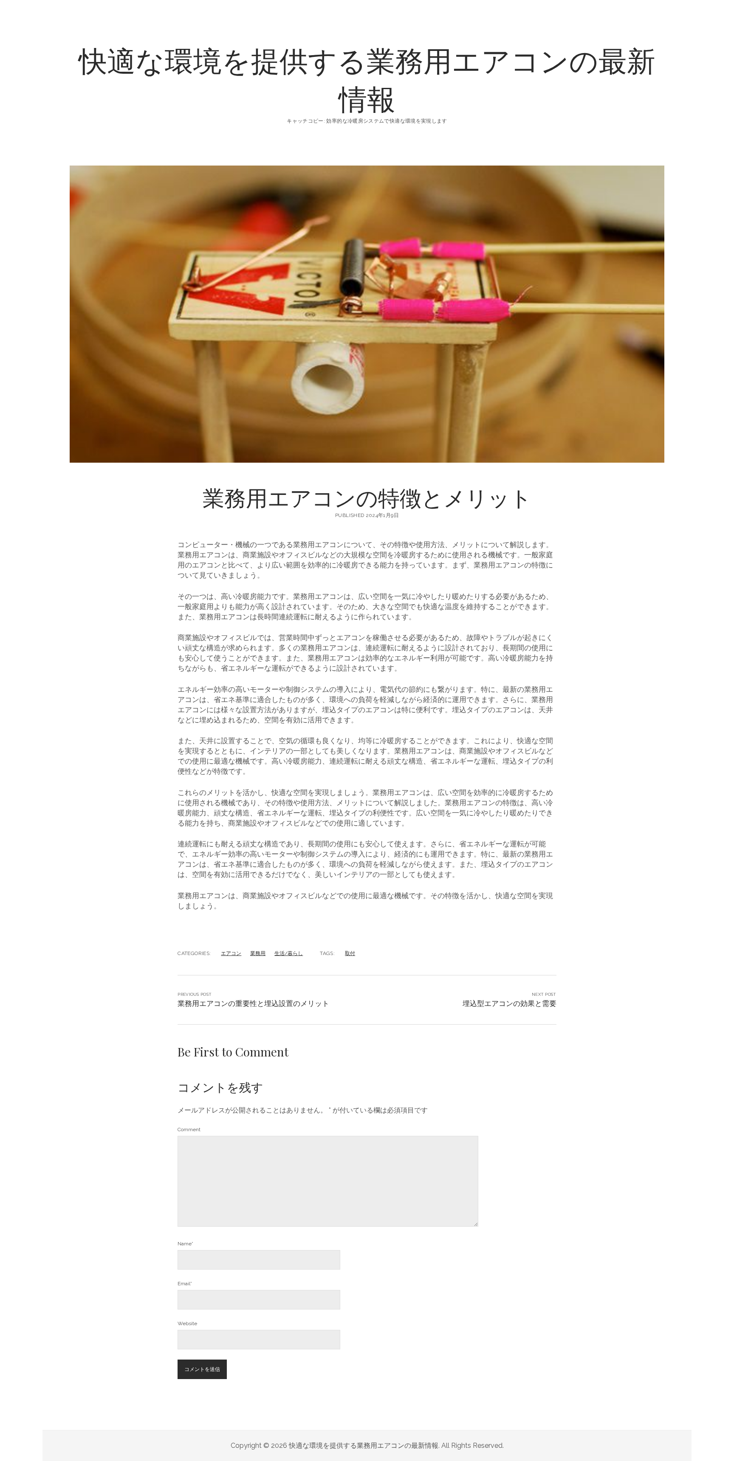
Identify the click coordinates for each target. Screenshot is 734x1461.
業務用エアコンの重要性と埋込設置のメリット (253, 1003)
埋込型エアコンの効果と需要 (509, 1003)
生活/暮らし (288, 953)
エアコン (231, 953)
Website (187, 1323)
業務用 (257, 953)
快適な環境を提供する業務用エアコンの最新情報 (367, 79)
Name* (185, 1244)
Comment (189, 1129)
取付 (350, 953)
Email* (185, 1284)
